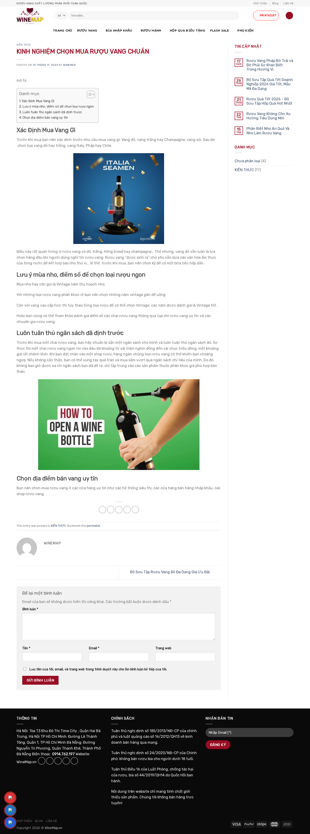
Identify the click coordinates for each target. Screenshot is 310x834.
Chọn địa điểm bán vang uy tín (45, 118)
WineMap (69, 65)
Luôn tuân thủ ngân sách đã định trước (52, 112)
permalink (93, 525)
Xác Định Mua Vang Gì (38, 101)
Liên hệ (288, 3)
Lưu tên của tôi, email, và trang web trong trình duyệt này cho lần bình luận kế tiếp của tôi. (98, 669)
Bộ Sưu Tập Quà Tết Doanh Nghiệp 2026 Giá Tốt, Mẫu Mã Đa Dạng (269, 84)
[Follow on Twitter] (58, 761)
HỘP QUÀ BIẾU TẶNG (187, 30)
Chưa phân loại (247, 161)
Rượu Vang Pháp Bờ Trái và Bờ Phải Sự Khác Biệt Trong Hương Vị (269, 65)
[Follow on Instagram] (50, 761)
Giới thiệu (260, 3)
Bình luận (30, 609)
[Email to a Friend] (119, 509)
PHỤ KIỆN (245, 30)
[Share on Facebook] (102, 509)
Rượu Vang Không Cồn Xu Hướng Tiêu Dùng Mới (268, 116)
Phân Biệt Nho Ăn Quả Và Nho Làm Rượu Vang (267, 130)
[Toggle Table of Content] (89, 94)
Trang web (163, 648)
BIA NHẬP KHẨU (119, 30)
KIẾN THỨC (24, 44)
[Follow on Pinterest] (74, 761)
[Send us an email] (66, 761)
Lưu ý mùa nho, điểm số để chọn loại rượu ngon (58, 106)
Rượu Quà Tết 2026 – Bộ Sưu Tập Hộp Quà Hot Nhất (269, 101)
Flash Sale (219, 30)
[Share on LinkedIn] (135, 509)
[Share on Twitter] (110, 509)
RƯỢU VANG (87, 30)
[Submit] (235, 16)
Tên (26, 648)
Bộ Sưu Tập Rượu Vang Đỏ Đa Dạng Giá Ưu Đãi (170, 572)
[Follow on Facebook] (41, 761)
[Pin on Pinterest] (127, 509)
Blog (275, 3)
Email (94, 648)
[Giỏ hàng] (289, 15)
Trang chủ (62, 30)
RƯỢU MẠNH (151, 30)
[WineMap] (32, 15)
